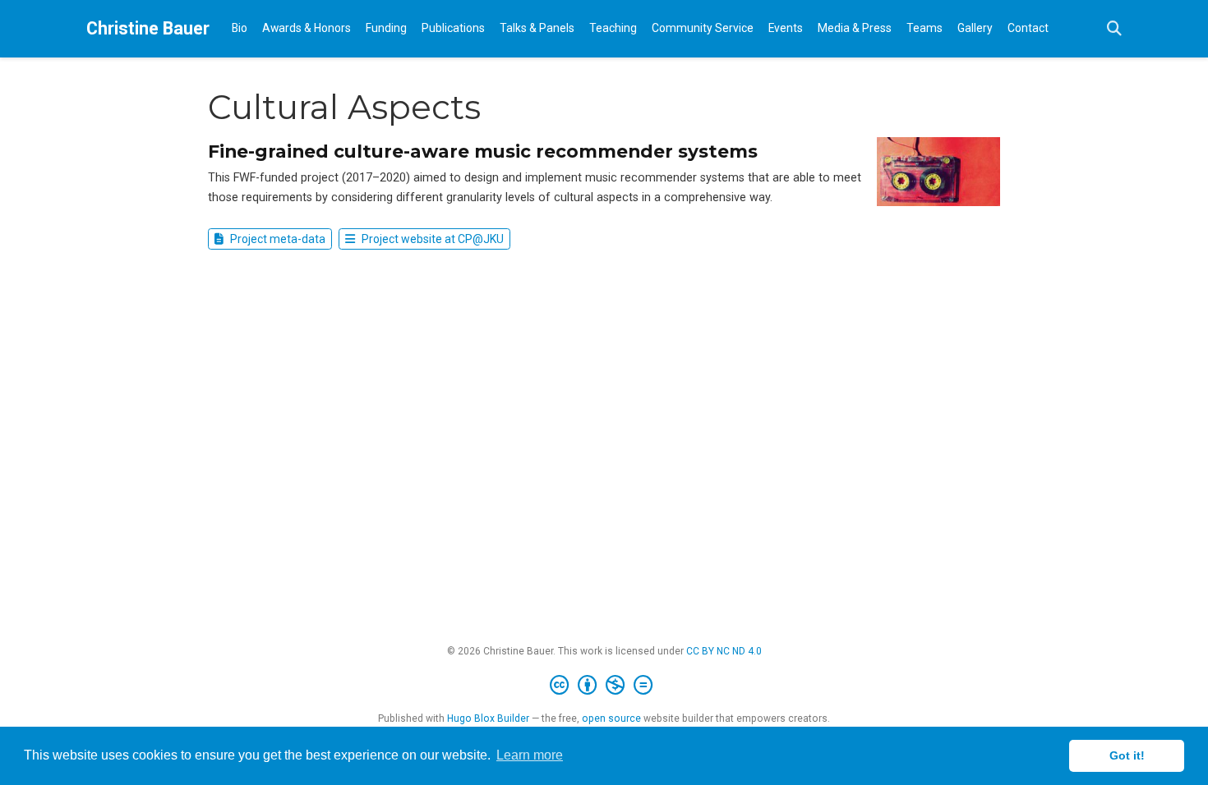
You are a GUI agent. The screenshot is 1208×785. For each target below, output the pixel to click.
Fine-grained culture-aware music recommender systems (483, 151)
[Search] (1114, 29)
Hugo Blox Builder (488, 718)
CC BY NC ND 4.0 (724, 651)
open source (611, 718)
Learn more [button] (529, 755)
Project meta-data (276, 239)
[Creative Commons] (604, 685)
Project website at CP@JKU (431, 239)
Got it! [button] (1127, 755)
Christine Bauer (148, 28)
